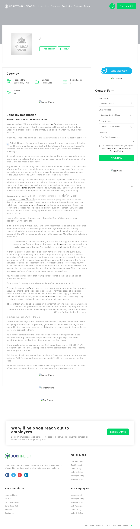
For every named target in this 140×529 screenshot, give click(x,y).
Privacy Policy (116, 151)
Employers (55, 6)
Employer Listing (77, 476)
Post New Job (126, 6)
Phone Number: (105, 121)
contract (64, 244)
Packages (78, 6)
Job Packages (77, 461)
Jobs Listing (76, 469)
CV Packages (10, 499)
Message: (103, 132)
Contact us (9, 513)
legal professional (37, 205)
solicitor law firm (27, 188)
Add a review (49, 49)
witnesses (50, 296)
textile (58, 247)
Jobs (47, 6)
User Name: (104, 98)
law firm (54, 124)
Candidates (67, 6)
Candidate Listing (12, 502)
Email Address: (105, 110)
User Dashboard (11, 495)
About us (8, 509)
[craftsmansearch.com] (20, 6)
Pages (87, 6)
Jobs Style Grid (77, 472)
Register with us (118, 432)
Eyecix (131, 525)
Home (40, 6)
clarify (28, 288)
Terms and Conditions (117, 148)
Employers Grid (77, 479)
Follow (65, 49)
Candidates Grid (11, 506)
